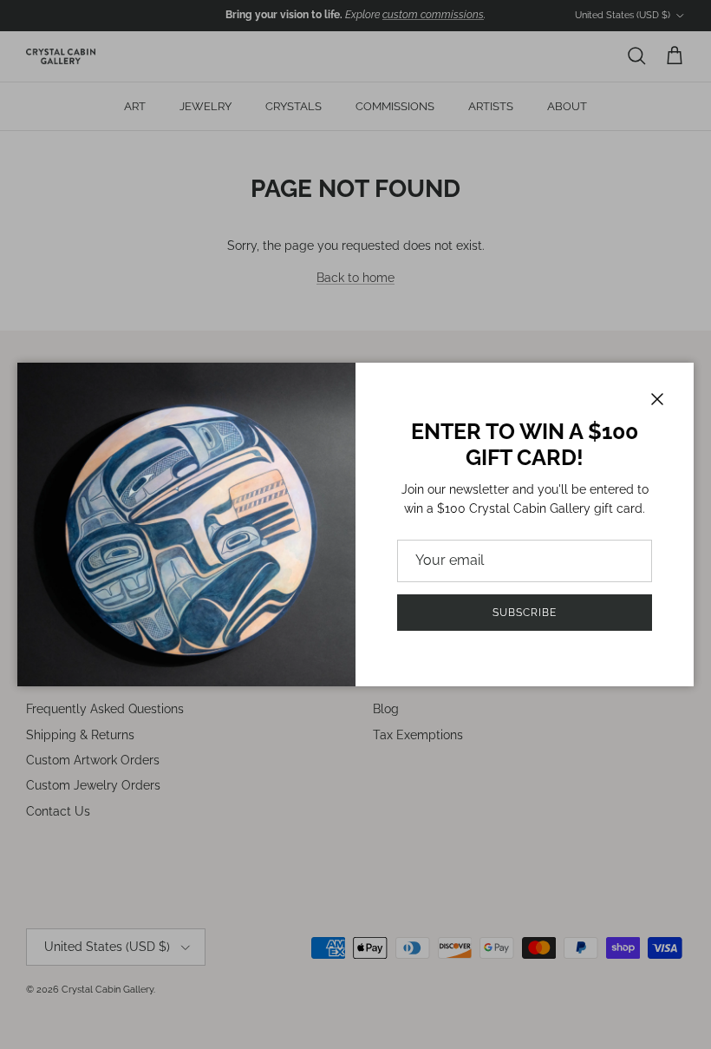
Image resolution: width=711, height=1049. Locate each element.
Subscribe (524, 612)
